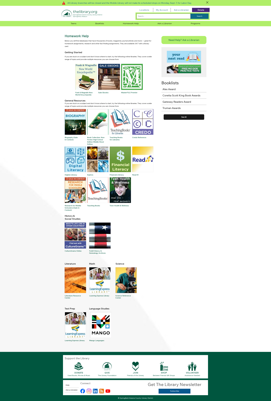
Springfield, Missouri (80, 16)
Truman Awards (171, 108)
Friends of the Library (135, 375)
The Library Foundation (107, 375)
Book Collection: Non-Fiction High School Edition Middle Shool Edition (96, 140)
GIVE (107, 372)
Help (67, 385)
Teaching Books (93, 206)
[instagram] (89, 391)
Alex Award (169, 89)
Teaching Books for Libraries (116, 138)
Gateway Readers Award (176, 101)
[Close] (207, 2)
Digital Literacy (71, 175)
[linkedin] (95, 391)
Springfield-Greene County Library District (87, 15)
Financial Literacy (117, 175)
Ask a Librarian (181, 10)
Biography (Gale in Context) (71, 138)
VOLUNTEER (192, 372)
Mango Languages (96, 340)
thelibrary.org (85, 11)
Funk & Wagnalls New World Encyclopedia (84, 93)
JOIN (135, 372)
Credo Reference (139, 137)
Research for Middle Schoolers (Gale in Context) (73, 208)
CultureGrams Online (73, 251)
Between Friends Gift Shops (164, 375)
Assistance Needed (192, 375)
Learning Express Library (99, 296)
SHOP (164, 372)
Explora (90, 175)
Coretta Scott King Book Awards (181, 95)
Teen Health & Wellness (119, 206)
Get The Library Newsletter (174, 384)
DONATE (78, 372)
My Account (162, 10)
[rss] (101, 391)
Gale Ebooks (103, 92)
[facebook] (82, 391)
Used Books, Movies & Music (79, 375)
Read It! (135, 175)
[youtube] (108, 391)
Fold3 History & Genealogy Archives (97, 252)
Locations (144, 10)
